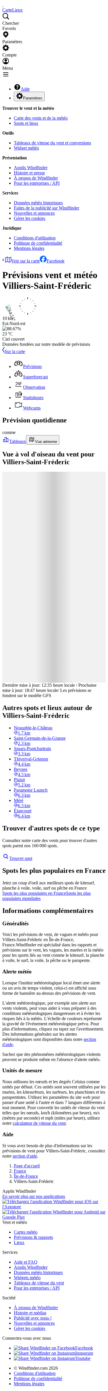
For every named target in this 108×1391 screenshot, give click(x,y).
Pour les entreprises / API (37, 183)
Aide (25, 88)
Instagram (84, 1353)
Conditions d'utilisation (35, 237)
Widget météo (26, 148)
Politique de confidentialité (38, 243)
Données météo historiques (38, 202)
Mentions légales (29, 248)
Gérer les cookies (29, 218)
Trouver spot (20, 858)
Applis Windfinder (31, 167)
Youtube (82, 1358)
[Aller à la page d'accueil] (2, 4)
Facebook (56, 260)
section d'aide (25, 1156)
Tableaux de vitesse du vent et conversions (52, 142)
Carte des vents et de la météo (41, 118)
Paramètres (32, 98)
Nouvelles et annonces (34, 213)
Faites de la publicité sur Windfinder (46, 207)
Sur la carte (15, 351)
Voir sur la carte (25, 260)
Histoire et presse (29, 172)
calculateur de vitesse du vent (39, 1123)
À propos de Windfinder (36, 177)
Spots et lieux (26, 123)
